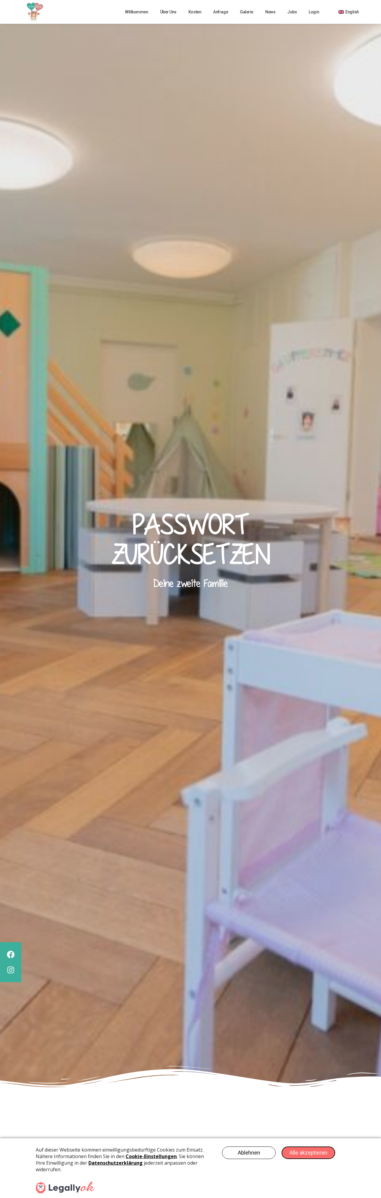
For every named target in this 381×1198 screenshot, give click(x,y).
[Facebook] (10, 954)
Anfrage (220, 12)
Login (314, 12)
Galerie (246, 12)
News (270, 12)
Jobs (292, 12)
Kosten (194, 12)
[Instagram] (10, 970)
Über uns (168, 12)
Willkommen (136, 12)
